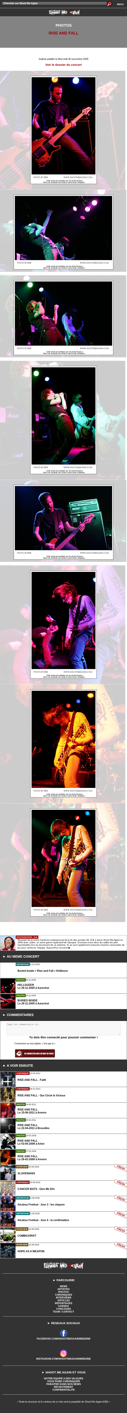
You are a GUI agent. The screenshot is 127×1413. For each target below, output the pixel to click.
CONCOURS (63, 1308)
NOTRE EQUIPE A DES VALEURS (63, 1378)
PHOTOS (63, 1291)
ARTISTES (63, 1289)
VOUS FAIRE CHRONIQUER (63, 1381)
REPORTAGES (63, 1303)
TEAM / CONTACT (63, 1311)
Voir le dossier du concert (63, 64)
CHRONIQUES (63, 1294)
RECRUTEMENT (63, 1386)
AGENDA (63, 1306)
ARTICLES (63, 1300)
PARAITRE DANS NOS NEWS (63, 1384)
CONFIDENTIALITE (63, 1389)
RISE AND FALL (64, 33)
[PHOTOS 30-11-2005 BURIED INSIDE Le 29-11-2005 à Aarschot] (63, 1017)
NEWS (63, 1286)
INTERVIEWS (63, 1297)
